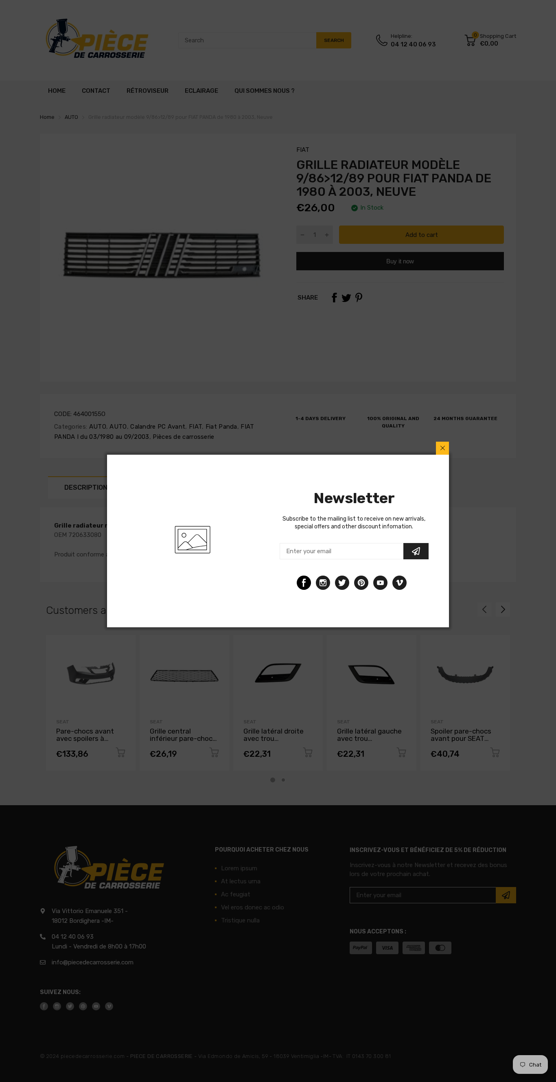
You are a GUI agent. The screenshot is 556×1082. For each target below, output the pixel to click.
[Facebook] (304, 583)
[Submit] (416, 551)
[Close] (442, 448)
